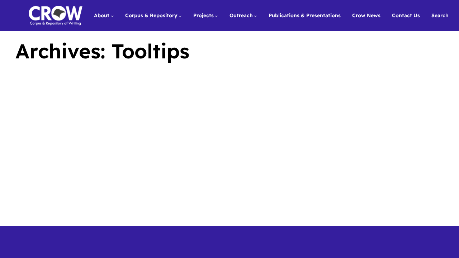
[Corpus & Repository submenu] (180, 15)
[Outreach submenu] (255, 15)
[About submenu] (112, 15)
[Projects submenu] (216, 15)
